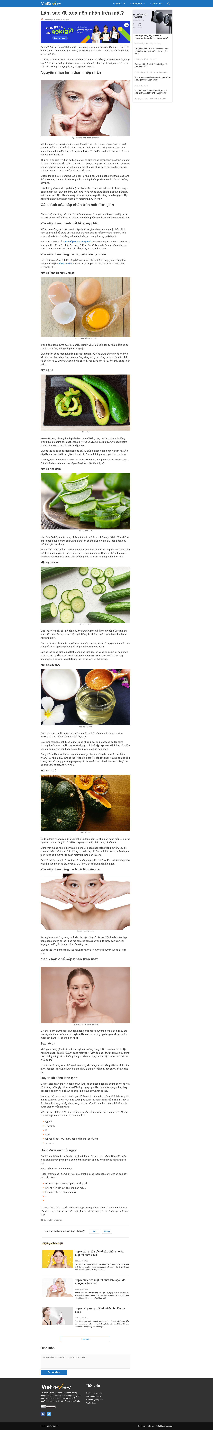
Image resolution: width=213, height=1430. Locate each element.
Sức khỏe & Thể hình (158, 98)
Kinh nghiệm (136, 3)
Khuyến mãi (156, 3)
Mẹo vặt (59, 1220)
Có (94, 1231)
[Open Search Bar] (168, 3)
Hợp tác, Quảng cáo (94, 1400)
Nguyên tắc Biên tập (94, 1393)
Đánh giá (117, 3)
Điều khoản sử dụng (164, 1426)
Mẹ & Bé (153, 59)
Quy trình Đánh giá (93, 1396)
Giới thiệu (141, 1426)
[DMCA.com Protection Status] (48, 1408)
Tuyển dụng (91, 1403)
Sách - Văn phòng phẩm (158, 72)
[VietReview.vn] (50, 3)
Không (107, 1231)
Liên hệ (151, 1426)
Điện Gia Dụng (155, 44)
